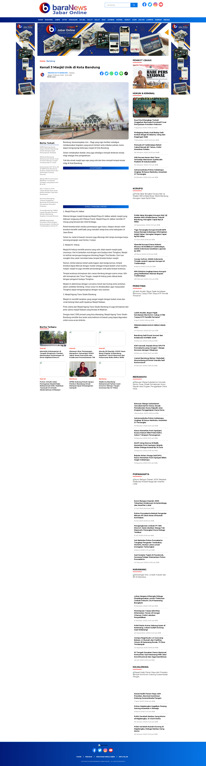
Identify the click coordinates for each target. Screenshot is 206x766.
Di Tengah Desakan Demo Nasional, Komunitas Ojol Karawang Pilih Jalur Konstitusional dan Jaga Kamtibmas (150, 654)
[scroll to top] (197, 762)
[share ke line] (121, 75)
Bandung (51, 61)
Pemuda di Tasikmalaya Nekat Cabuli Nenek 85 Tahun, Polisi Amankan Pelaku (147, 147)
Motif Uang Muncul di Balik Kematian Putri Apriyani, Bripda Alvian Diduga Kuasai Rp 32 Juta (148, 445)
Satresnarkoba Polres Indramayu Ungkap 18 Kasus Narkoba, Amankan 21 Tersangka (150, 172)
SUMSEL (119, 20)
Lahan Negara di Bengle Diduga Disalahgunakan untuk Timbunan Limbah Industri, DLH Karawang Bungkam (149, 599)
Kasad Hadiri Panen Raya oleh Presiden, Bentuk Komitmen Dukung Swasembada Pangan (147, 696)
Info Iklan (123, 757)
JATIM (64, 20)
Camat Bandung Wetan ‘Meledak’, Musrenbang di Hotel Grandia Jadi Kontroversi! (149, 360)
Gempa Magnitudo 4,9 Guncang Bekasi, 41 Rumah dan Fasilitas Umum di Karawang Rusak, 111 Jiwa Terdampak (149, 641)
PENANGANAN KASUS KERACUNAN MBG (149, 326)
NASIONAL (49, 20)
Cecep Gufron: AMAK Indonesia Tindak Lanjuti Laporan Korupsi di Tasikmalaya (149, 261)
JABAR (57, 20)
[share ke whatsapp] (112, 75)
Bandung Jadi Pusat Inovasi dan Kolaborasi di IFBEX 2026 (148, 336)
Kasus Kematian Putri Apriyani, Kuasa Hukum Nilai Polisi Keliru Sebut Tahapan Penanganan (148, 433)
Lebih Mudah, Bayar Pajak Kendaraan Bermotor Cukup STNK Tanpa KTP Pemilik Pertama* (149, 315)
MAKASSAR (73, 20)
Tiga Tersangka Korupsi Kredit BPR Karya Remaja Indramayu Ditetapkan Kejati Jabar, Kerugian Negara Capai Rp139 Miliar (150, 233)
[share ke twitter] (107, 75)
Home (40, 20)
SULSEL (82, 20)
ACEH (134, 20)
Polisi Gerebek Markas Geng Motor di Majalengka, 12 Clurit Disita (149, 717)
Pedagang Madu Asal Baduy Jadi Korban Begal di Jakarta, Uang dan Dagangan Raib (149, 134)
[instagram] (155, 6)
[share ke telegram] (116, 75)
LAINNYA (149, 20)
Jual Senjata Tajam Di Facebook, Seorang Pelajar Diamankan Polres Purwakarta (149, 557)
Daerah (158, 20)
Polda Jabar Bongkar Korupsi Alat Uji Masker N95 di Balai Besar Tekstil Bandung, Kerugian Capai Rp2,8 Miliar (150, 218)
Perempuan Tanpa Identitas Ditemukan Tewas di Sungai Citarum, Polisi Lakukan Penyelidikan (147, 614)
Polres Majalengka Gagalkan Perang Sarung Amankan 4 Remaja (150, 707)
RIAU (104, 20)
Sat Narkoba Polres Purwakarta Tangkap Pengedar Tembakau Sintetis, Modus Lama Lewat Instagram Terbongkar (148, 543)
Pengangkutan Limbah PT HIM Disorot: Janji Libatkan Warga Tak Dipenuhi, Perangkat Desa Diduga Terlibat (149, 529)
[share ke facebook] (102, 75)
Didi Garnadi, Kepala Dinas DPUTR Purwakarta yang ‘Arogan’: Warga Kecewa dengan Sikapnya (149, 348)
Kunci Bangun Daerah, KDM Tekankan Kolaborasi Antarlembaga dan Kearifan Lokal (150, 503)
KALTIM (141, 20)
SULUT (90, 20)
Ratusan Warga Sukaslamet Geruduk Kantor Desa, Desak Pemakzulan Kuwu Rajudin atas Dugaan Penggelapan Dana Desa (149, 407)
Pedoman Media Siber (105, 757)
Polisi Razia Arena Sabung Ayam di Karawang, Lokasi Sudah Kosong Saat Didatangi (149, 627)
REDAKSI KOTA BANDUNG (58, 73)
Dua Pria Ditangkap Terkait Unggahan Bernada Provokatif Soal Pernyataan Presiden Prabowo (150, 122)
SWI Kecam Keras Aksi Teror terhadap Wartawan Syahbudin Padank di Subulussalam (148, 159)
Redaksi (167, 20)
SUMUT (127, 20)
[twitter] (150, 6)
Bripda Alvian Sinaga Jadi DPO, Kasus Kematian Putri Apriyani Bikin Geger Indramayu (150, 457)
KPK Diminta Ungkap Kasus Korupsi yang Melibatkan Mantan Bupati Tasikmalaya (150, 273)
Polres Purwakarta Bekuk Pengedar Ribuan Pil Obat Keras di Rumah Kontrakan (150, 515)
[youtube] (161, 6)
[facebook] (144, 6)
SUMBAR (111, 20)
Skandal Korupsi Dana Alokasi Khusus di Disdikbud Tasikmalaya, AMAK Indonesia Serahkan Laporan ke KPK (150, 247)
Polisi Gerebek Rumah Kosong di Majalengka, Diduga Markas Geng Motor (149, 729)
